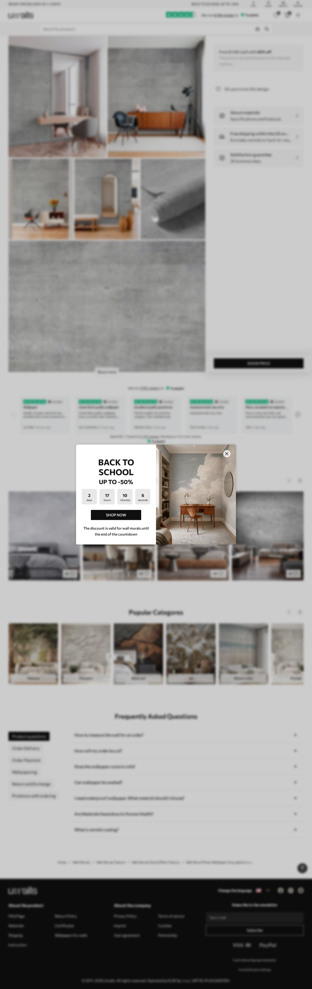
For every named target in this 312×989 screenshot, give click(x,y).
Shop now (116, 515)
